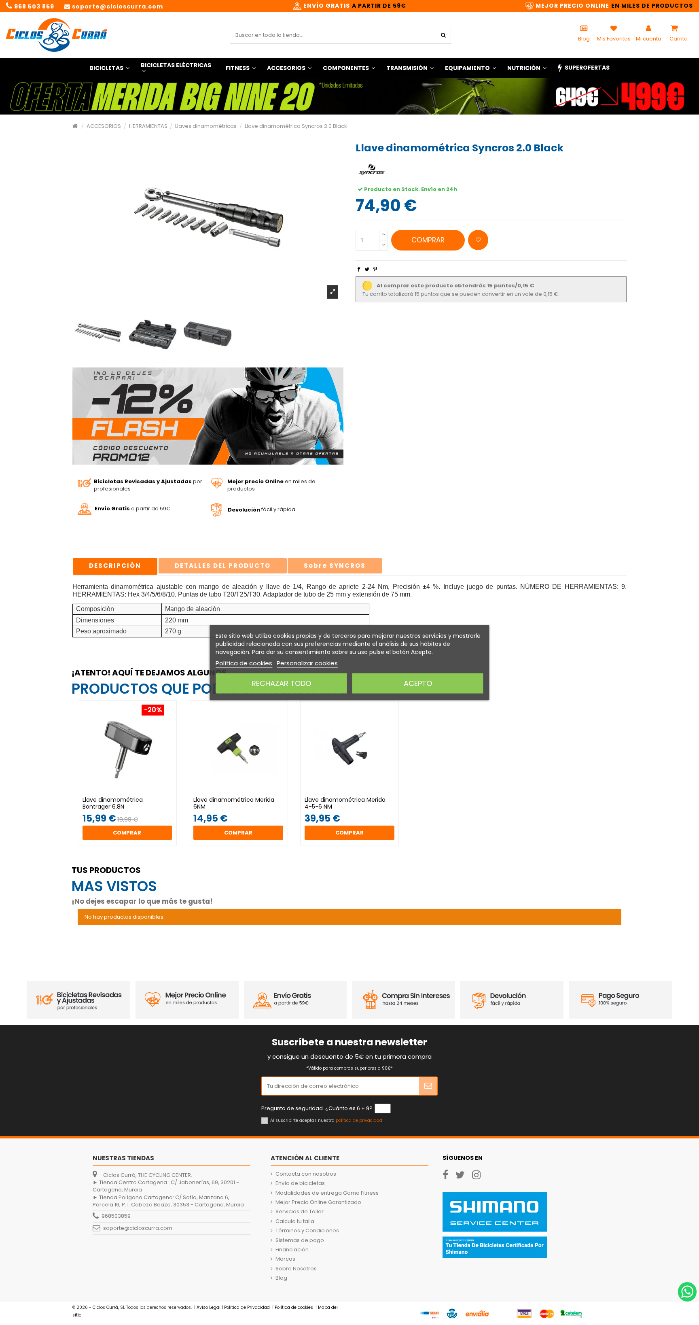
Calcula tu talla (294, 1221)
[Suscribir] (428, 1086)
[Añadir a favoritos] (478, 240)
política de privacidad (359, 1120)
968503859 (116, 1216)
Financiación (292, 1249)
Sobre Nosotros (296, 1268)
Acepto (418, 683)
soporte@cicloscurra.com (137, 1228)
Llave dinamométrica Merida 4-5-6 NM (345, 803)
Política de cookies (244, 663)
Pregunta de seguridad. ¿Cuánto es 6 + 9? (317, 1108)
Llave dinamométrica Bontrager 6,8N (113, 803)
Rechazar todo (281, 683)
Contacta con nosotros (305, 1174)
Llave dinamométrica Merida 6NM (233, 803)
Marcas (285, 1259)
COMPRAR (428, 240)
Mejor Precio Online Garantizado (318, 1202)
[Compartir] (358, 269)
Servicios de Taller (299, 1211)
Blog (281, 1278)
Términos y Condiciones (307, 1230)
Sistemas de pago (299, 1240)
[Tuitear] (366, 269)
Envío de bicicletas (300, 1183)
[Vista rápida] (132, 793)
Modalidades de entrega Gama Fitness (327, 1193)
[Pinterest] (375, 269)
